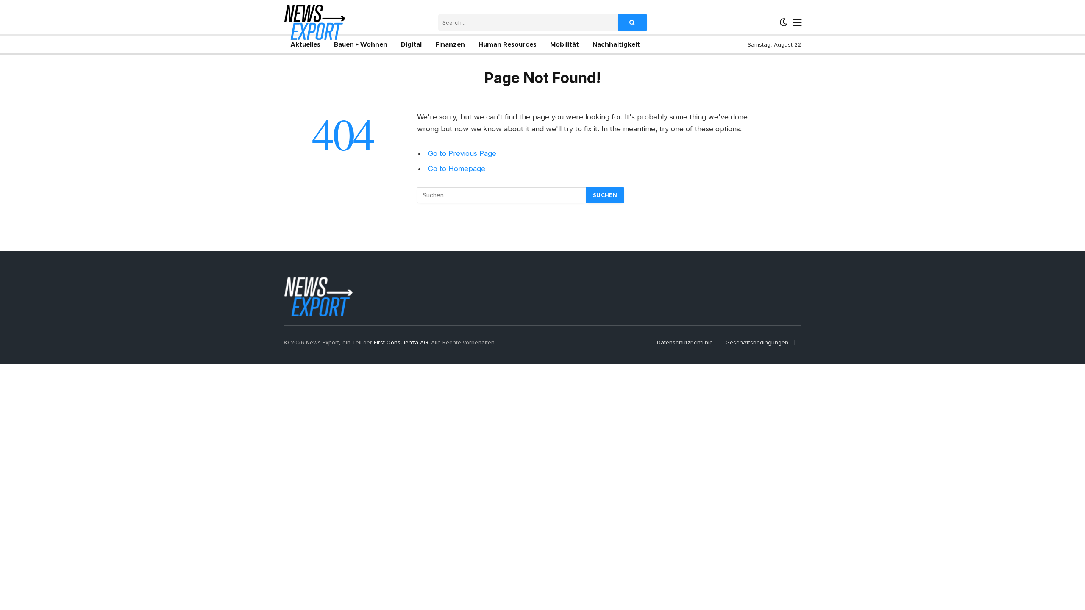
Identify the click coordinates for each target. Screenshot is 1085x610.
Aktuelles (305, 44)
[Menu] (797, 22)
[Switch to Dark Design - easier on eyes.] (784, 22)
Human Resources (508, 44)
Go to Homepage (456, 168)
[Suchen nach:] (502, 195)
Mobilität (564, 44)
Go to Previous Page (462, 153)
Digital (411, 44)
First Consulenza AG (401, 342)
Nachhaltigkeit (616, 44)
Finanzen (450, 44)
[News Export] (314, 22)
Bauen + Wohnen (360, 44)
